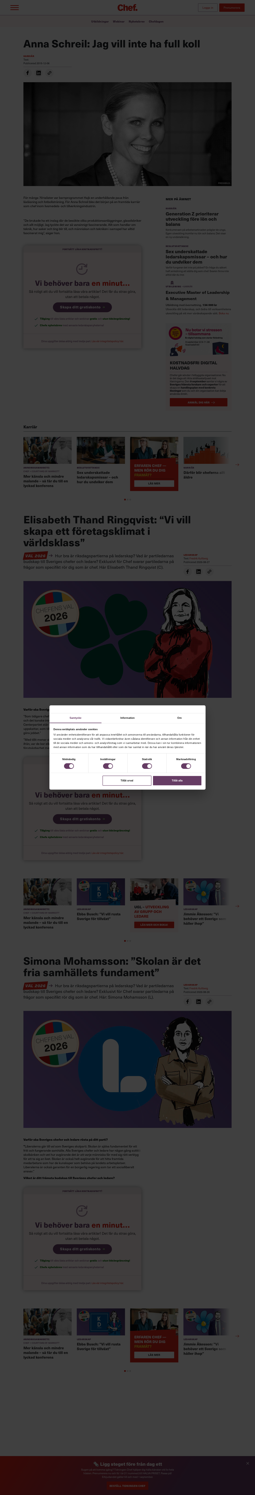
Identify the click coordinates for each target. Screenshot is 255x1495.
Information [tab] (127, 717)
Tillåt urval (127, 780)
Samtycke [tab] (76, 717)
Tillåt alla (177, 780)
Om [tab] (179, 717)
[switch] (108, 766)
